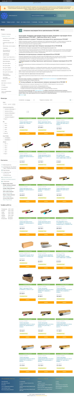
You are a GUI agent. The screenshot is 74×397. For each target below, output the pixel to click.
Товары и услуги (11, 22)
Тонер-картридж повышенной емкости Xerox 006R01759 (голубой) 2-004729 (27, 359)
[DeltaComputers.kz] (4, 15)
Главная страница (6, 34)
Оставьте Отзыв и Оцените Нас (27, 383)
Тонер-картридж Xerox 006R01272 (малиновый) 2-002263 (27, 190)
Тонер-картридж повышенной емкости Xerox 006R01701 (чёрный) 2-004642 (45, 290)
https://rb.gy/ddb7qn (7, 190)
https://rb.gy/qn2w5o (7, 186)
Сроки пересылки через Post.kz (45, 389)
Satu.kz (43, 394)
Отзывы (46, 22)
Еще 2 (5, 153)
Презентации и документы (62, 386)
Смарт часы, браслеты (9, 57)
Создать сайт (5, 1)
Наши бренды (4, 381)
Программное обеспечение (6, 51)
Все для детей (7, 69)
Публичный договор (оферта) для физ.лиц (27, 390)
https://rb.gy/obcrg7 (7, 199)
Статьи (51, 22)
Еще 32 (6, 133)
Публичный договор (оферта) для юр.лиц (27, 387)
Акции (18, 22)
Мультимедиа (6, 61)
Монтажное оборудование (7, 74)
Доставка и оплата (25, 22)
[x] (25, 94)
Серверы (5, 48)
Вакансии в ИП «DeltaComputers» (45, 387)
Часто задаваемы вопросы (7, 386)
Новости (39, 381)
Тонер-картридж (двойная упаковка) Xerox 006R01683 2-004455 (45, 256)
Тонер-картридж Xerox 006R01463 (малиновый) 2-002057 (27, 157)
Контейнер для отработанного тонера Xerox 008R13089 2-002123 (63, 157)
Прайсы (57, 383)
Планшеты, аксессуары (9, 59)
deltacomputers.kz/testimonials (50, 78)
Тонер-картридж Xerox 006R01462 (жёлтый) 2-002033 (62, 123)
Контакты (40, 22)
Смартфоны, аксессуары (6, 54)
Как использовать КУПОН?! (7, 389)
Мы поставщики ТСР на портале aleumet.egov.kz (45, 385)
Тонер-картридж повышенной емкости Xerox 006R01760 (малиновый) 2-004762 (45, 359)
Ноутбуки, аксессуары (9, 38)
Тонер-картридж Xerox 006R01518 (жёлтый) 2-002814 (62, 190)
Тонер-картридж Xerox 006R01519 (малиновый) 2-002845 (27, 223)
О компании (34, 22)
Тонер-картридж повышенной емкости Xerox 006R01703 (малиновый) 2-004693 (27, 325)
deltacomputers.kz (39, 90)
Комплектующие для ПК (8, 43)
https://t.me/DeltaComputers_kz (10, 179)
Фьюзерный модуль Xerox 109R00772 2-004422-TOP (27, 255)
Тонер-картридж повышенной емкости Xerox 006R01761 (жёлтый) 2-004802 (64, 359)
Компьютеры (6, 40)
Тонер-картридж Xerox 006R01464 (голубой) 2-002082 (44, 157)
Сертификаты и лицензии (62, 384)
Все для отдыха (7, 67)
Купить (27, 133)
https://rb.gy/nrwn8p (7, 193)
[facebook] (21, 94)
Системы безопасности (6, 78)
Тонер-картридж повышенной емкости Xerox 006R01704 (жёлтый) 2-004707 (45, 325)
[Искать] (54, 15)
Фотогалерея (59, 388)
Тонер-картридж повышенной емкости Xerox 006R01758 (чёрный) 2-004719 (64, 325)
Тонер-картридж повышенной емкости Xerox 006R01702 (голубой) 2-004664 (64, 290)
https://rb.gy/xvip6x (7, 196)
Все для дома (6, 65)
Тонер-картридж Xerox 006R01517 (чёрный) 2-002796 (44, 190)
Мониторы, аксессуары (9, 46)
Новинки (4, 80)
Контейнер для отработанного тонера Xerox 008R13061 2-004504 (63, 256)
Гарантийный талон (5, 388)
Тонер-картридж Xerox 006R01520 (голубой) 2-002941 (44, 223)
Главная (3, 22)
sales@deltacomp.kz (7, 177)
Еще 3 (5, 118)
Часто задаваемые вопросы (6, 92)
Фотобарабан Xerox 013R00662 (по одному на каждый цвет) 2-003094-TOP (64, 223)
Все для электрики (8, 72)
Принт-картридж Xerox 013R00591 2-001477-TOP (45, 122)
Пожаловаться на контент (41, 395)
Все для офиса (7, 63)
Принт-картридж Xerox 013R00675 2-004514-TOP (26, 289)
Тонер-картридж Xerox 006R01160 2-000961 (26, 122)
